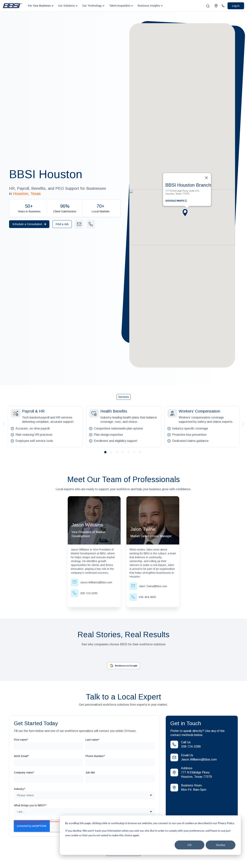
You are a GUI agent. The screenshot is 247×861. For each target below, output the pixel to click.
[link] (12, 5)
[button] (187, 216)
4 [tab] (124, 454)
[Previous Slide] (4, 423)
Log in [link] (235, 5)
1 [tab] (107, 454)
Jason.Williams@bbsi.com (199, 759)
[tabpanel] (45, 426)
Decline (220, 845)
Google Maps (174, 200)
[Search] (208, 6)
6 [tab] (136, 454)
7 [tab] (142, 454)
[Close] (206, 177)
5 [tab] (130, 454)
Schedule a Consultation (27, 224)
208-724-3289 (191, 746)
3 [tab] (118, 454)
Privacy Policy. (226, 823)
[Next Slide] (243, 423)
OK (189, 845)
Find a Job (62, 224)
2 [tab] (113, 454)
